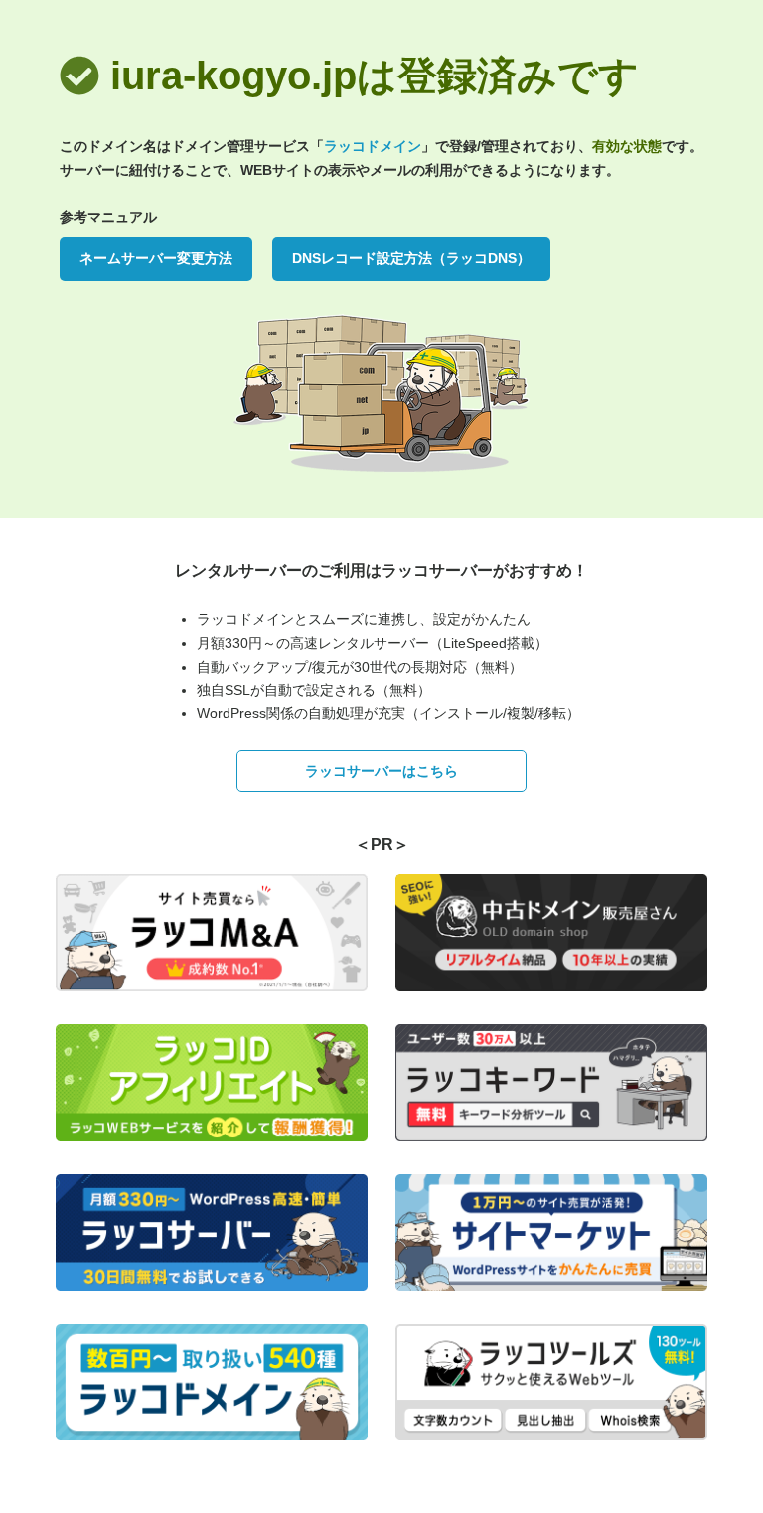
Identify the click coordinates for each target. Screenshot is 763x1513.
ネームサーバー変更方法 (155, 258)
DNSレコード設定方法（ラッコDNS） (411, 258)
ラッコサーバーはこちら (381, 771)
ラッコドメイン (372, 146)
